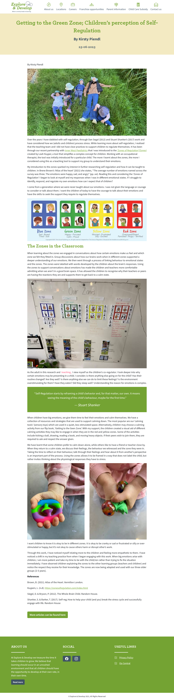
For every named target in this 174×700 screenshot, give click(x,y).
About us (48, 9)
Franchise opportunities (91, 9)
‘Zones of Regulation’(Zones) (132, 150)
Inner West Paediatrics (76, 150)
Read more (18, 682)
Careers (73, 9)
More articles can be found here (48, 614)
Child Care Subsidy (138, 9)
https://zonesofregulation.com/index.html (66, 588)
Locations (61, 9)
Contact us (155, 9)
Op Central (124, 663)
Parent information (116, 9)
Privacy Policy (126, 657)
